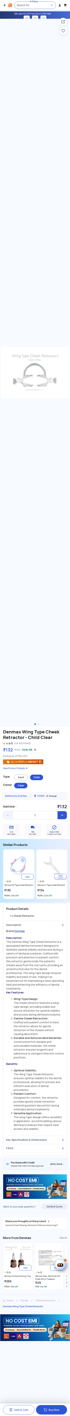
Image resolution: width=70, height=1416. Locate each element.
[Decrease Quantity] (8, 815)
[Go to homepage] (10, 5)
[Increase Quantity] (62, 815)
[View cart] (65, 5)
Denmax (19, 931)
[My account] (59, 5)
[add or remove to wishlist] (63, 31)
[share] (63, 22)
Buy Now (54, 1410)
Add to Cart (21, 1410)
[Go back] (5, 5)
